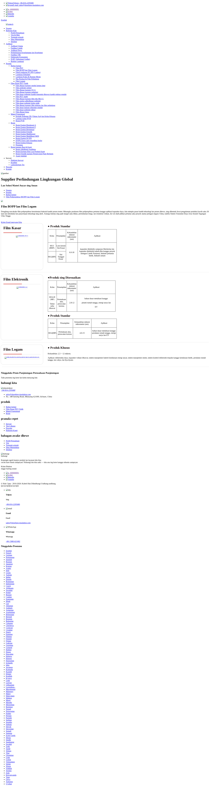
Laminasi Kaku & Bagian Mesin (28, 77)
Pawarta (9, 167)
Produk (8, 64)
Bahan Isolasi (16, 66)
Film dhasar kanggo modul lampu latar (30, 86)
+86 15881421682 (13, 541)
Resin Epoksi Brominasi (25, 130)
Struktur (14, 42)
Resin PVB (20, 121)
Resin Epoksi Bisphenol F (26, 127)
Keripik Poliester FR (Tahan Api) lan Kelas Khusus (35, 116)
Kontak (9, 169)
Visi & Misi (15, 35)
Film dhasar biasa (22, 112)
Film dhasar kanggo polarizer (27, 92)
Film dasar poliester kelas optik (27, 103)
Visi (7, 443)
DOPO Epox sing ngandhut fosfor (29, 141)
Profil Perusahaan (17, 33)
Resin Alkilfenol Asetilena (26, 149)
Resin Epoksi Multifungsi (25, 134)
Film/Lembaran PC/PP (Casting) (28, 72)
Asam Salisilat (21, 156)
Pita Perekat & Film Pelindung (27, 79)
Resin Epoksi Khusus (24, 143)
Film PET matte (22, 97)
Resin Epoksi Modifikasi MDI (27, 136)
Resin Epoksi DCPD (24, 138)
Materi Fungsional (18, 114)
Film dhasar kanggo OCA (26, 90)
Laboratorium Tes (17, 165)
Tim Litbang (10, 426)
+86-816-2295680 (8, 390)
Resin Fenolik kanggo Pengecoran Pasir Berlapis (34, 154)
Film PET (19, 68)
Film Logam (20, 81)
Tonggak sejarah (17, 37)
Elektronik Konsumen (19, 57)
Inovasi (8, 424)
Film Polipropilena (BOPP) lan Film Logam (23, 197)
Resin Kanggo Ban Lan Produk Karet (30, 152)
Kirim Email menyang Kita (11, 222)
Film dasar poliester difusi (25, 110)
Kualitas (14, 163)
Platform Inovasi (17, 160)
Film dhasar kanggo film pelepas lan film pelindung (35, 105)
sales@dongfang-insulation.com (18, 523)
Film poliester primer (24, 88)
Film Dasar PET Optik (19, 83)
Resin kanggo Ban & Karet (21, 147)
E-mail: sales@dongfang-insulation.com (28, 5)
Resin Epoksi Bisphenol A (26, 125)
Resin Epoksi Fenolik (24, 132)
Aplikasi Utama (17, 46)
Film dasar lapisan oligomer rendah (29, 108)
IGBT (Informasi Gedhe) (20, 59)
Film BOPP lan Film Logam (26, 70)
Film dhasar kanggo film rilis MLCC (30, 99)
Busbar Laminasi (17, 61)
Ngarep (9, 28)
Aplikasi (9, 44)
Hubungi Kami (11, 430)
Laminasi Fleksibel (23, 75)
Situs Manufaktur (17, 39)
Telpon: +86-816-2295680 (23, 3)
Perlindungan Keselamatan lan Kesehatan (27, 53)
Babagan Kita (11, 31)
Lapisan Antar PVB (23, 119)
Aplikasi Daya (16, 50)
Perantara (19, 145)
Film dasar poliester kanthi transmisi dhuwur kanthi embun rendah (41, 94)
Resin (13, 123)
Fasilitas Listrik (16, 48)
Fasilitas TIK (16, 55)
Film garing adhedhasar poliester (28, 101)
